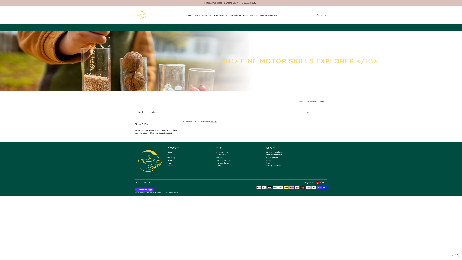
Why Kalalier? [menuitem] (221, 15)
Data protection (272, 158)
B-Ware (219, 166)
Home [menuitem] (188, 15)
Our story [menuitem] (207, 15)
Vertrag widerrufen (273, 166)
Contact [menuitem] (254, 15)
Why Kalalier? (173, 160)
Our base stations (223, 160)
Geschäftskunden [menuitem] (268, 15)
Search (170, 166)
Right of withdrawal (274, 155)
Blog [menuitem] (245, 15)
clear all (213, 122)
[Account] (322, 15)
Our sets (219, 158)
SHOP (196, 15)
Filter (139, 112)
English (308, 183)
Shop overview (222, 152)
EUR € (321, 183)
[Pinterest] (145, 183)
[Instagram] (140, 183)
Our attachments (223, 163)
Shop (169, 155)
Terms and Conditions (274, 152)
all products (221, 155)
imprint (268, 160)
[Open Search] (318, 15)
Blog (169, 163)
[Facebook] (136, 183)
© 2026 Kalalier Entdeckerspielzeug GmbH (149, 193)
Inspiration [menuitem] (235, 15)
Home (301, 101)
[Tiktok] (149, 183)
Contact (269, 163)
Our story (171, 158)
